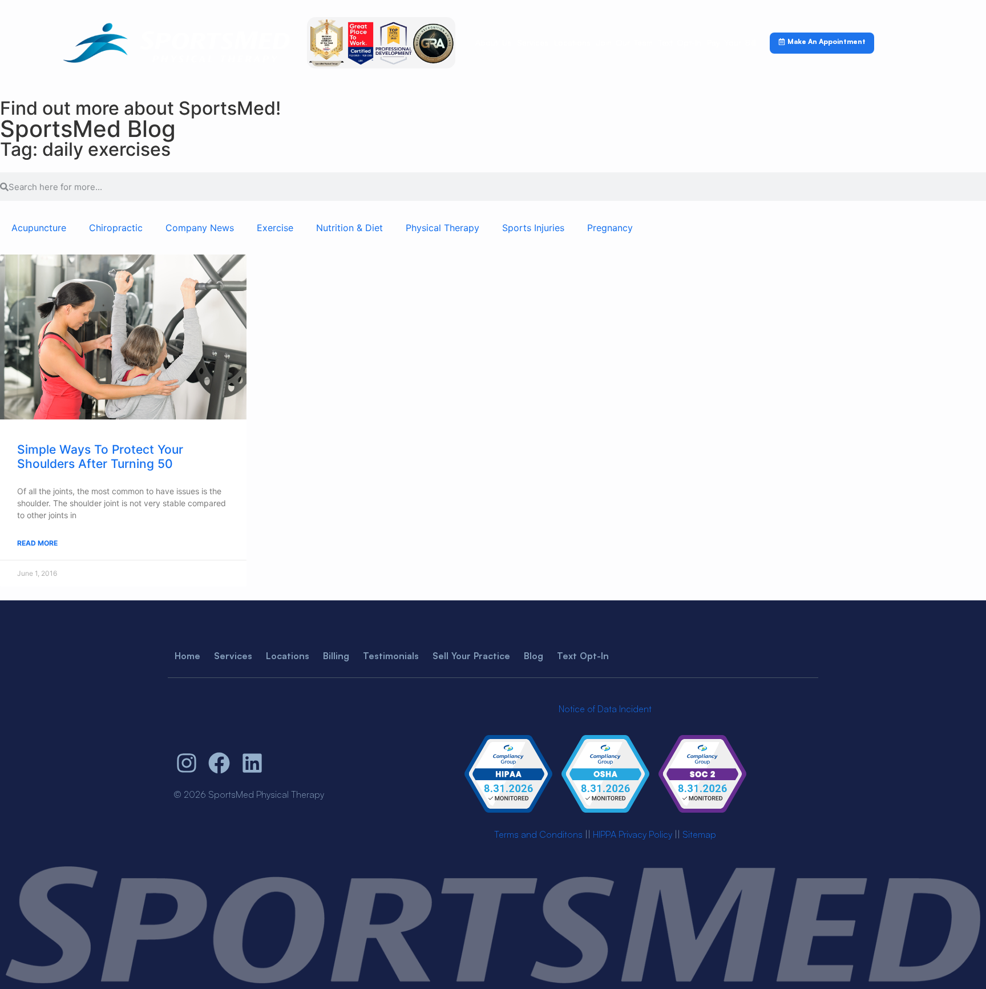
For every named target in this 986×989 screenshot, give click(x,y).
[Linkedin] (252, 763)
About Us (493, 42)
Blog (533, 655)
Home (187, 655)
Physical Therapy (442, 227)
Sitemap (699, 834)
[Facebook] (220, 763)
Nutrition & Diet (349, 227)
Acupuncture (38, 227)
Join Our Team (624, 42)
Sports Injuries (533, 227)
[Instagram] (186, 763)
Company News (199, 227)
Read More (37, 543)
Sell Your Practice (471, 655)
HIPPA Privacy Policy (632, 834)
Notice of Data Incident (605, 708)
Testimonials (391, 655)
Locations (572, 42)
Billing (336, 655)
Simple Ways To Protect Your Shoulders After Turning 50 (100, 456)
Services (532, 42)
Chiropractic (116, 227)
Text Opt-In (679, 42)
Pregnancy (610, 227)
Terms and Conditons (538, 834)
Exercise (275, 227)
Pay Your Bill (731, 42)
